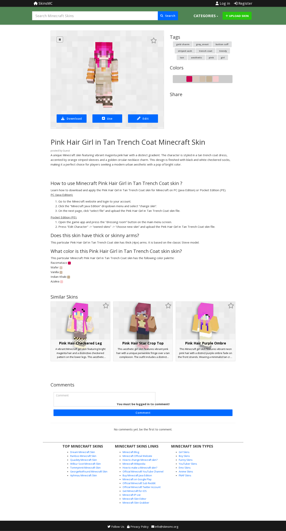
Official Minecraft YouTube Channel (143, 471)
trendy (223, 50)
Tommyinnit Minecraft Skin (85, 467)
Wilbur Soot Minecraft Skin (85, 463)
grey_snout (202, 44)
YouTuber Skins (188, 463)
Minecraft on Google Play (137, 479)
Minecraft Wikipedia (134, 463)
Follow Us (117, 526)
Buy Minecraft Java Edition (137, 475)
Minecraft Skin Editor (134, 498)
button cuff (222, 44)
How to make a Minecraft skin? (140, 467)
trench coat (205, 50)
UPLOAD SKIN (238, 16)
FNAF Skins (185, 475)
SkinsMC (45, 3)
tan (182, 57)
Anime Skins (186, 471)
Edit (146, 118)
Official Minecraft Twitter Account (142, 487)
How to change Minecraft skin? (140, 460)
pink (211, 57)
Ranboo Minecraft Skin (83, 456)
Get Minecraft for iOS (135, 491)
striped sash (185, 50)
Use (109, 118)
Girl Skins (184, 452)
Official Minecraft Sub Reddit (139, 483)
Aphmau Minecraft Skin (83, 475)
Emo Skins (184, 467)
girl (223, 57)
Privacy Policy (139, 526)
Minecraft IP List (131, 495)
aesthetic (196, 57)
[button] (206, 16)
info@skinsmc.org (166, 526)
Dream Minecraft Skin (82, 452)
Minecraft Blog (131, 452)
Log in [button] (224, 3)
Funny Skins (185, 460)
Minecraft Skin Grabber (136, 502)
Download (74, 118)
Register (244, 3)
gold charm (182, 44)
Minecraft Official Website (137, 456)
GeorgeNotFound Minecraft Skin (88, 471)
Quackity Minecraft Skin (83, 460)
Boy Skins (184, 456)
